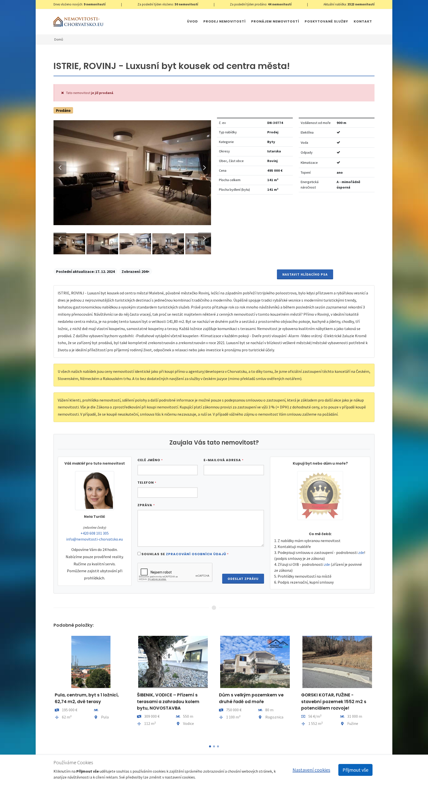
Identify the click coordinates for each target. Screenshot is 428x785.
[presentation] (49, 686)
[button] (210, 746)
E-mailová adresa (223, 460)
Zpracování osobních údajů (196, 554)
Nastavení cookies (311, 770)
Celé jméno (150, 460)
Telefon (146, 482)
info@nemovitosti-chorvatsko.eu (94, 539)
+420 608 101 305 (94, 533)
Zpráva (146, 505)
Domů (58, 39)
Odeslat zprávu (243, 578)
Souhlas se (185, 554)
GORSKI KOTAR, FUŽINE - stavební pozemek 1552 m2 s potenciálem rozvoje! (333, 701)
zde (361, 552)
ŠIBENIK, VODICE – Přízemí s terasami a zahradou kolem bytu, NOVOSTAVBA (168, 701)
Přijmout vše (355, 770)
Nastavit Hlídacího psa (305, 274)
